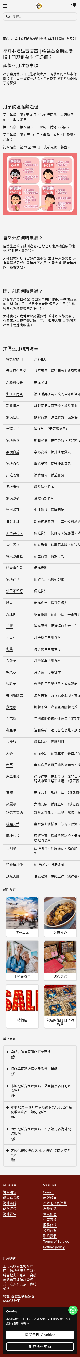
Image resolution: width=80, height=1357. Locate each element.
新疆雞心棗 (14, 382)
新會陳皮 (12, 406)
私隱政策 (50, 1230)
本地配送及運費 (55, 1203)
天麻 (16, 876)
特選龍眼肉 (14, 359)
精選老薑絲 (14, 812)
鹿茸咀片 (12, 776)
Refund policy (54, 1247)
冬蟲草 (11, 730)
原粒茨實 (12, 475)
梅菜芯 (11, 672)
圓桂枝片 (12, 836)
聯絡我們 (50, 1236)
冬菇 (9, 649)
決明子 (11, 849)
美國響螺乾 (14, 695)
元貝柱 (11, 637)
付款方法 (50, 1219)
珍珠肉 (11, 614)
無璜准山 (12, 417)
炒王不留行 (14, 591)
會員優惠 (50, 1214)
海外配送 (50, 1208)
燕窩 (9, 765)
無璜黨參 (12, 440)
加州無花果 (14, 533)
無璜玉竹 (12, 487)
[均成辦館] (39, 6)
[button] (73, 6)
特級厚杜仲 (14, 865)
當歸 (9, 792)
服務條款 (50, 1225)
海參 (9, 753)
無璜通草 (12, 579)
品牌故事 (50, 1197)
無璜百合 (12, 463)
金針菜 (11, 661)
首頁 (6, 38)
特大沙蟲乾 (14, 556)
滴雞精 (11, 684)
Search (48, 1192)
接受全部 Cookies (40, 1334)
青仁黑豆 (12, 545)
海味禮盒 (9, 1214)
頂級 (9, 876)
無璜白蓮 (12, 452)
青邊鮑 (11, 742)
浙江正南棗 (14, 394)
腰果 (9, 603)
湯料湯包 (9, 1192)
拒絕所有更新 (40, 1346)
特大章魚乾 (14, 568)
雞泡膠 (11, 707)
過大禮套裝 (11, 1197)
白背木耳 (12, 521)
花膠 (9, 626)
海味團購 (9, 1203)
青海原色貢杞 (16, 371)
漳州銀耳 (12, 510)
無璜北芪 (12, 429)
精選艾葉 (12, 824)
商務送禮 (9, 1208)
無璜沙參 (12, 498)
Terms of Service (56, 1241)
